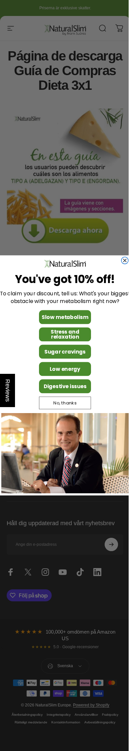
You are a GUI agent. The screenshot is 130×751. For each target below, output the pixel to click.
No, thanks (62, 403)
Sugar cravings (62, 351)
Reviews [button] (7, 390)
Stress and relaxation (62, 334)
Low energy (62, 369)
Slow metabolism (62, 317)
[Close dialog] (122, 260)
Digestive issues (62, 386)
